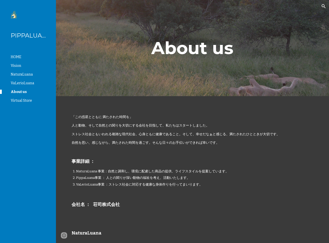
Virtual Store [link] (21, 100)
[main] (192, 48)
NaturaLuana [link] (22, 74)
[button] (323, 6)
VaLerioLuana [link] (22, 83)
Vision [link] (16, 65)
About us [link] (19, 92)
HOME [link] (16, 57)
